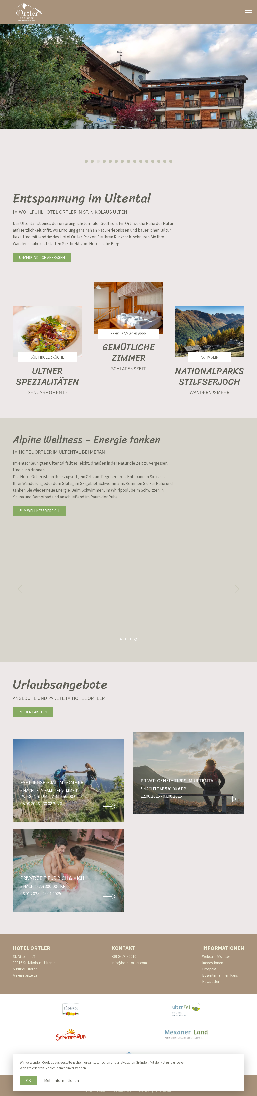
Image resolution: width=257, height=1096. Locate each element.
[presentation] (7, 96)
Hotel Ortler (31, 947)
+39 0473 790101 (125, 956)
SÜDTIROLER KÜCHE (47, 357)
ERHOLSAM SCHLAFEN (128, 333)
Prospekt (209, 969)
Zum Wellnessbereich (39, 510)
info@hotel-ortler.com (129, 962)
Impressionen (212, 962)
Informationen (223, 947)
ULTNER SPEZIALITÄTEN (47, 376)
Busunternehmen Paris (220, 975)
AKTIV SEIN (209, 357)
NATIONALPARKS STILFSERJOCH (209, 376)
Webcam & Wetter (216, 956)
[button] (86, 161)
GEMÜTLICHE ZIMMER (128, 352)
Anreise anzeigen (26, 975)
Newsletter (210, 981)
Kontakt (123, 947)
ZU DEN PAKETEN (33, 712)
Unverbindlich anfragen (42, 257)
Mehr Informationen (61, 1080)
